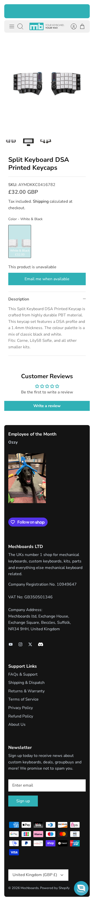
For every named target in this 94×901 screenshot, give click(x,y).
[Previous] (11, 11)
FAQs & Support (23, 674)
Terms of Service (23, 699)
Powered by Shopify (55, 888)
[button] (81, 888)
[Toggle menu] (11, 26)
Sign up (23, 801)
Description (18, 299)
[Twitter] (30, 644)
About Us (17, 724)
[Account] (71, 26)
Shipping (41, 201)
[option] (47, 83)
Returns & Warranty (26, 691)
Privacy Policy (20, 708)
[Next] (82, 11)
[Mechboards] (47, 26)
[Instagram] (20, 644)
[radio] (19, 241)
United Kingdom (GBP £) (35, 875)
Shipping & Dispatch (26, 682)
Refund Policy (20, 716)
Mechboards (30, 888)
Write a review (47, 406)
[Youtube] (11, 644)
